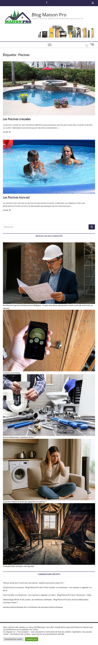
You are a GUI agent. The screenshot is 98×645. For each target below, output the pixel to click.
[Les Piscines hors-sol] (49, 167)
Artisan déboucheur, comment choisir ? (19, 437)
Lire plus (8, 132)
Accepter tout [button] (32, 639)
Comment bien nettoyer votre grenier (18, 566)
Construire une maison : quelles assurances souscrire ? (41, 583)
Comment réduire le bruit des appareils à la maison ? (24, 501)
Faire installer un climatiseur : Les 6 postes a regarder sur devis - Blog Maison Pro (37, 595)
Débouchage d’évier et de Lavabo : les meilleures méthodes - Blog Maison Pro (35, 599)
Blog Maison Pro (49, 15)
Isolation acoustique (11, 373)
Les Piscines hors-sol (16, 197)
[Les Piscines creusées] (49, 88)
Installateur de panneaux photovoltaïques (45, 607)
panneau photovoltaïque (13, 607)
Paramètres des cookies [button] (13, 639)
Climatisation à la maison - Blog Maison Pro (21, 587)
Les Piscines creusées (17, 119)
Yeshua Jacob (8, 583)
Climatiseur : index (83, 595)
